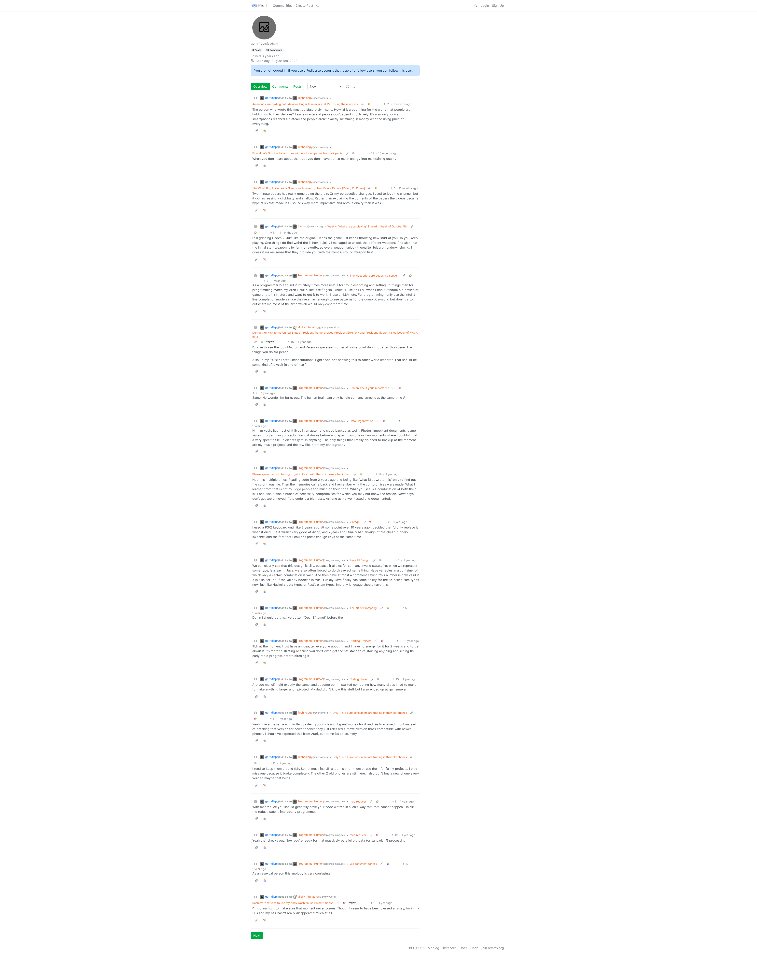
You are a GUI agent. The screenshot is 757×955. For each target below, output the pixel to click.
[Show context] (363, 104)
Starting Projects (360, 641)
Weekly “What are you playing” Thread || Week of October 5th (367, 226)
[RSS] (353, 86)
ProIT (263, 5)
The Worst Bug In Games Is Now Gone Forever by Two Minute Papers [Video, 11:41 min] (308, 188)
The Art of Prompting (363, 608)
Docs (463, 948)
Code (474, 948)
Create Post (304, 5)
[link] (369, 104)
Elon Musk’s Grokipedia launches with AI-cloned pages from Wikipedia (297, 153)
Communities (282, 5)
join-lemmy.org (493, 948)
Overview (260, 86)
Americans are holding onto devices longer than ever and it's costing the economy (305, 104)
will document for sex (363, 863)
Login (485, 5)
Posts (297, 86)
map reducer (358, 801)
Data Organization (361, 421)
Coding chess (358, 679)
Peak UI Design (359, 560)
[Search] (476, 5)
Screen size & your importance (369, 388)
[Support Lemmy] (318, 5)
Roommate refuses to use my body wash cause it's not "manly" (292, 902)
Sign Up (498, 5)
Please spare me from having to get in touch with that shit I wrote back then (301, 474)
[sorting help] (347, 86)
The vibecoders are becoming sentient (374, 275)
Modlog (433, 948)
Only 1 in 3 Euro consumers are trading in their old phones (370, 712)
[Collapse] (255, 98)
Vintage (355, 522)
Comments (280, 86)
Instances (449, 948)
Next (256, 935)
